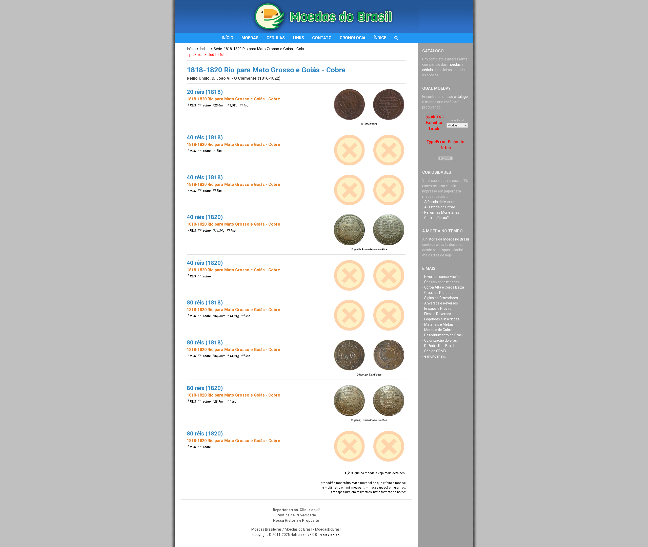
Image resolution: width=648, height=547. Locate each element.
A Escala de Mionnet (440, 202)
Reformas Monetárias (441, 212)
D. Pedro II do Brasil (439, 346)
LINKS (298, 37)
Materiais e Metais (439, 324)
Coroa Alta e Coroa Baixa (444, 287)
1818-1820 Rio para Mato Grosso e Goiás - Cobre (233, 99)
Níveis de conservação (442, 277)
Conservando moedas (441, 282)
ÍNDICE (380, 37)
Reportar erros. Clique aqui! (296, 510)
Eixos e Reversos (437, 314)
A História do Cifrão (439, 207)
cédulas (428, 70)
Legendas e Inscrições (441, 319)
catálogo (461, 97)
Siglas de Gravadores (441, 298)
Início (191, 49)
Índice (205, 49)
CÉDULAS (276, 37)
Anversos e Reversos (441, 303)
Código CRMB (435, 351)
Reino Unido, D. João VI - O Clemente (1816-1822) (233, 78)
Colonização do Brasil (441, 340)
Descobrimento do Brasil (443, 335)
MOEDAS (249, 37)
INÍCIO (227, 37)
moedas (454, 64)
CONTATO (322, 37)
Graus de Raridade (439, 293)
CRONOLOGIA (353, 37)
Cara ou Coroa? (436, 218)
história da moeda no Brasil (447, 239)
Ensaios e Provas (437, 309)
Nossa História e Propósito (296, 520)
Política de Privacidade (296, 515)
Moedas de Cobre (438, 330)
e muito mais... (435, 356)
